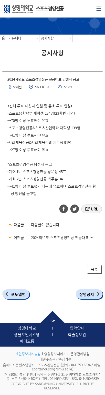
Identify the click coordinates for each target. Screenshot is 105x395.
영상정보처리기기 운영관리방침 (67, 353)
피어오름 (27, 341)
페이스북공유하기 (65, 208)
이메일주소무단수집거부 (53, 359)
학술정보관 (77, 334)
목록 (94, 269)
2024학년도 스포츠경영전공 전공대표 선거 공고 (67, 237)
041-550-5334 (81, 364)
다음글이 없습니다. (45, 224)
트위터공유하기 (75, 208)
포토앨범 (18, 294)
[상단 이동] (52, 317)
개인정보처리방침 (28, 353)
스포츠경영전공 (49, 8)
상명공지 (86, 294)
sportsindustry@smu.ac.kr (52, 369)
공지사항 (47, 38)
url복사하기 (91, 208)
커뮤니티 (15, 38)
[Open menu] (98, 8)
